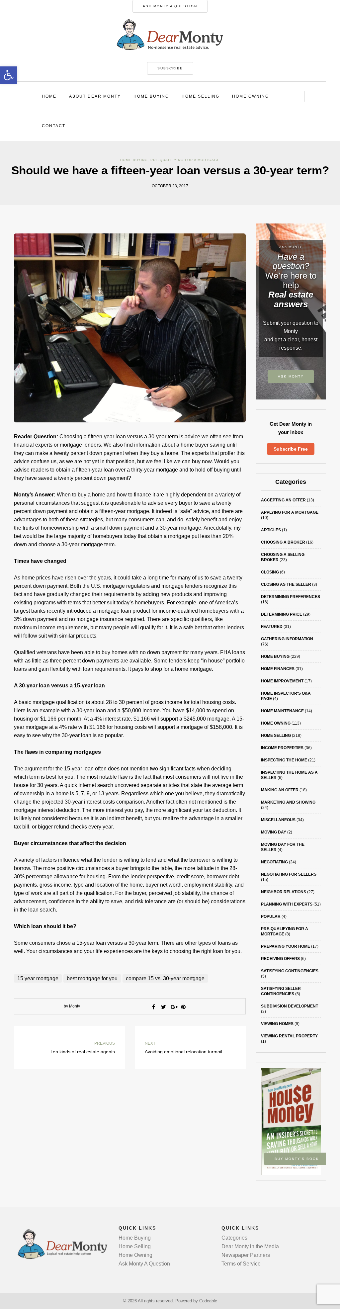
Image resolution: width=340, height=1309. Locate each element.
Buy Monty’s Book (297, 1159)
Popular (271, 916)
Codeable (208, 1300)
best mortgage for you (92, 978)
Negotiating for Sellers (288, 874)
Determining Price (281, 614)
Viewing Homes (277, 1023)
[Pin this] (183, 1006)
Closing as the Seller (286, 584)
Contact (53, 126)
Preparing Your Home (285, 946)
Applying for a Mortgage (289, 512)
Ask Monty (291, 376)
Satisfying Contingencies (289, 971)
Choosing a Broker (283, 542)
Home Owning (250, 96)
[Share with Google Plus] (173, 1006)
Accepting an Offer (283, 500)
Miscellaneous (278, 820)
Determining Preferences (290, 596)
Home (49, 96)
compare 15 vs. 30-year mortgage (165, 978)
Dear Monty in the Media (250, 1246)
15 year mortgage (37, 978)
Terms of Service (241, 1263)
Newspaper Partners (245, 1255)
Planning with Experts (286, 904)
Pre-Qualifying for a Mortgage (185, 160)
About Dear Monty (95, 96)
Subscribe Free (291, 449)
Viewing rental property (289, 1036)
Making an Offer (279, 790)
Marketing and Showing (288, 802)
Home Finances (278, 668)
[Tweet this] (163, 1006)
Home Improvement (282, 681)
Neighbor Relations (283, 892)
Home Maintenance (282, 711)
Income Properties (282, 747)
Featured (272, 626)
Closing (270, 572)
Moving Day (273, 832)
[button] (8, 75)
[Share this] (153, 1006)
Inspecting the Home (284, 760)
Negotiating (274, 862)
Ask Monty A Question (170, 6)
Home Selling (200, 96)
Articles (271, 530)
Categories (234, 1238)
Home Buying (151, 96)
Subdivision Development (289, 1006)
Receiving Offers (280, 958)
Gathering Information (287, 639)
